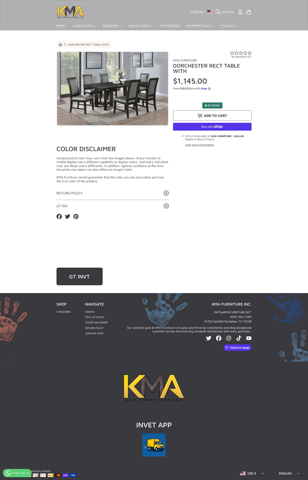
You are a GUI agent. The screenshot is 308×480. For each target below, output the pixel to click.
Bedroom (111, 26)
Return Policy (94, 327)
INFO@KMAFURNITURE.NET (232, 312)
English (197, 12)
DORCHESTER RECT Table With (88, 44)
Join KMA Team (94, 333)
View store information (199, 144)
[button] (226, 12)
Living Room (82, 26)
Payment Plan (199, 26)
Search (90, 311)
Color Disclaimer (96, 322)
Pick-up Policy (94, 317)
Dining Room (139, 26)
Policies (228, 26)
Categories (64, 311)
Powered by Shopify (39, 470)
